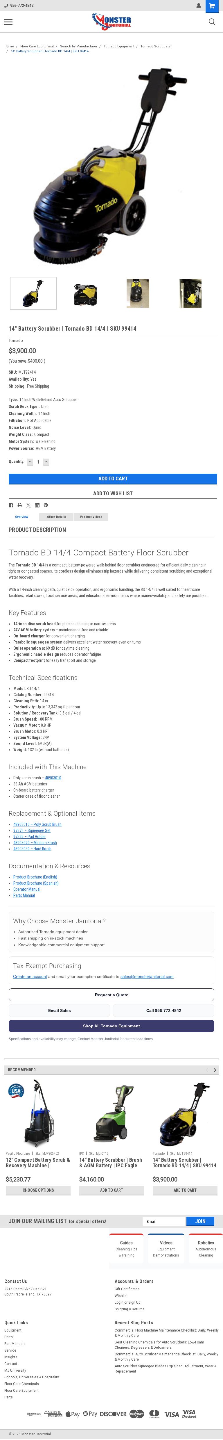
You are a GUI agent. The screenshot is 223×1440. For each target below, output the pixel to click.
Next (214, 165)
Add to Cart (111, 1190)
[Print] (19, 505)
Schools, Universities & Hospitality (31, 1377)
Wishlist (121, 1296)
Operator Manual (26, 889)
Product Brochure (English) (35, 877)
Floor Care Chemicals (21, 1384)
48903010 (53, 778)
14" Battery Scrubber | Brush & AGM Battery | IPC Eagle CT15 (110, 1163)
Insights (10, 1357)
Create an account (30, 976)
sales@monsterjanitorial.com (147, 976)
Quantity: (16, 461)
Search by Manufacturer (78, 46)
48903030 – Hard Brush (32, 848)
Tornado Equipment (119, 46)
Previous (8, 165)
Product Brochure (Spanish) (36, 883)
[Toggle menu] (8, 22)
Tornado (159, 1154)
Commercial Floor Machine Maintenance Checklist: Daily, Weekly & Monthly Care (167, 1333)
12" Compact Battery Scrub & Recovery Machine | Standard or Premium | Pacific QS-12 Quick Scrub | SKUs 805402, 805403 (38, 1163)
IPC (81, 1154)
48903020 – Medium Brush (35, 842)
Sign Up (134, 1302)
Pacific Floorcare (18, 1154)
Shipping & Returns (130, 1309)
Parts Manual (24, 895)
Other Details (56, 517)
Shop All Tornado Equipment (111, 1026)
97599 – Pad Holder (29, 836)
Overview (21, 517)
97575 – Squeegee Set (32, 830)
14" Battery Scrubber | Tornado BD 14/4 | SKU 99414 (50, 51)
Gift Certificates (127, 1289)
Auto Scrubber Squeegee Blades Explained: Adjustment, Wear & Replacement (165, 1368)
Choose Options (38, 1190)
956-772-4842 (21, 5)
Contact (10, 1364)
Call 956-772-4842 (163, 1010)
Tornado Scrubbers (155, 46)
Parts (8, 1337)
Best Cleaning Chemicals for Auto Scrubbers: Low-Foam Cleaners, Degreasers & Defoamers (159, 1345)
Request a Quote (111, 994)
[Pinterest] (46, 505)
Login (119, 1302)
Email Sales (59, 1010)
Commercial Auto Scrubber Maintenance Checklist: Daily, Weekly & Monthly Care (166, 1356)
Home (9, 46)
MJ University (15, 1370)
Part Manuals (15, 1344)
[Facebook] (11, 505)
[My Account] (198, 5)
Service (10, 1350)
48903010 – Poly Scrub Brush (37, 824)
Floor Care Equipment (37, 46)
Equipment (12, 1330)
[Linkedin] (37, 505)
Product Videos (91, 517)
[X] (28, 505)
